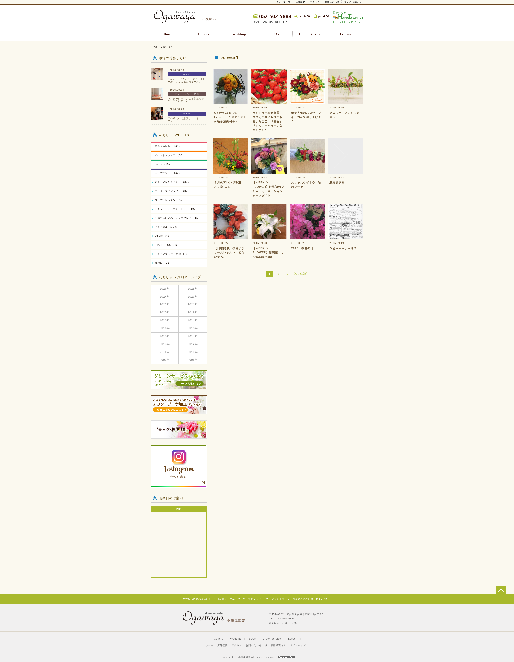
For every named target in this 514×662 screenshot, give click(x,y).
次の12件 (301, 273)
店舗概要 (300, 2)
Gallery (203, 34)
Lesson (345, 34)
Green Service (310, 34)
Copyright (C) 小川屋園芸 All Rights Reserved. (248, 657)
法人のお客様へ (352, 2)
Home (168, 34)
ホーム (209, 645)
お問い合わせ (332, 2)
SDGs (274, 34)
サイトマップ (283, 2)
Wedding (239, 34)
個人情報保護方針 (275, 645)
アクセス (315, 2)
